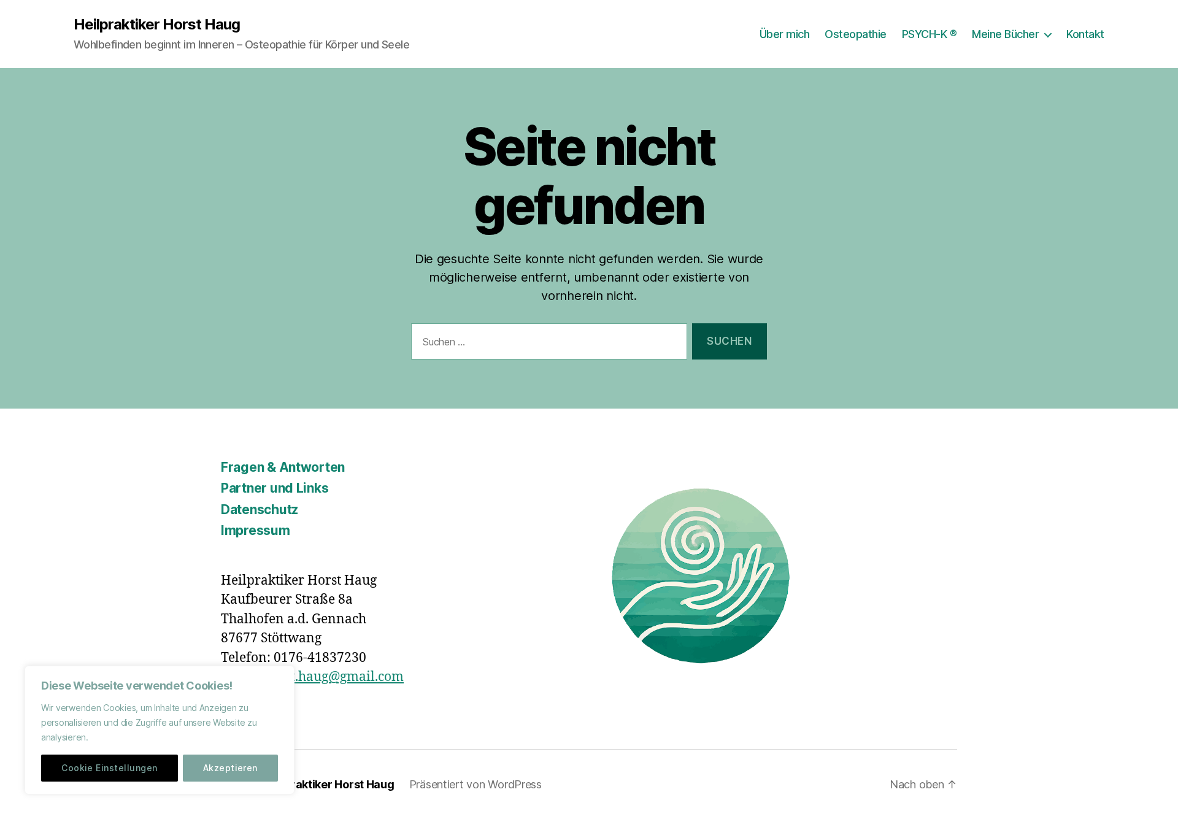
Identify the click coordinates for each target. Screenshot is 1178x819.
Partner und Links (274, 488)
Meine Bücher (1005, 34)
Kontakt (1085, 34)
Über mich (785, 34)
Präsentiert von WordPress (475, 784)
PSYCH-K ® (929, 34)
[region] (159, 730)
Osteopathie (856, 34)
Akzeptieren (230, 768)
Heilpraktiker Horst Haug (157, 24)
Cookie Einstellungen (109, 768)
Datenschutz (259, 509)
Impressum (255, 530)
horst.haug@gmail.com (334, 677)
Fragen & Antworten (283, 467)
